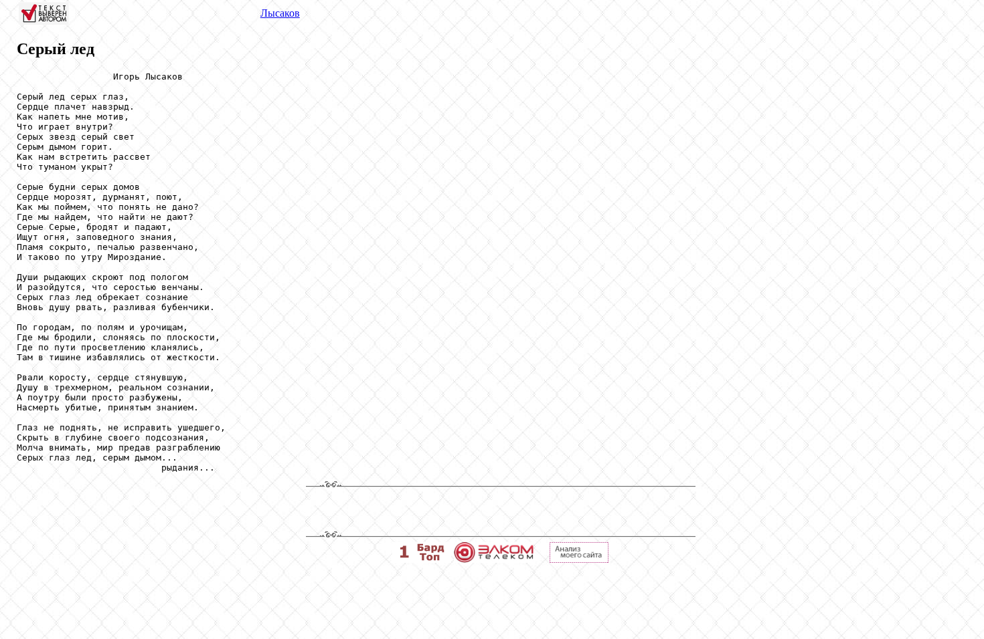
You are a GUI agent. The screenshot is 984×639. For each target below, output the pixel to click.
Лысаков (280, 13)
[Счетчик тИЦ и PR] (579, 559)
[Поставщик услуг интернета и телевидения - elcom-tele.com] (494, 559)
